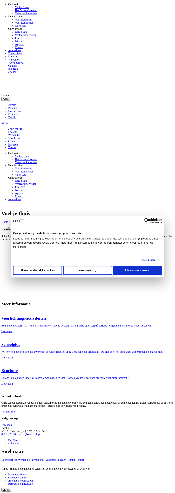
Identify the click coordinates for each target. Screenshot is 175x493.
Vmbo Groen (22, 7)
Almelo (12, 104)
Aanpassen (85, 270)
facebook (13, 439)
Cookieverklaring (17, 477)
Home (4, 221)
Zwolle (12, 117)
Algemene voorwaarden (21, 480)
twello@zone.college (29, 434)
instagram (13, 443)
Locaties (12, 56)
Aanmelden (14, 50)
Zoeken (12, 71)
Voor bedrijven (16, 62)
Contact (19, 47)
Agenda (19, 44)
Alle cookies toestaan (137, 270)
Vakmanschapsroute (26, 13)
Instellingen (148, 259)
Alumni (71, 459)
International (38, 459)
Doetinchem (14, 111)
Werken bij (14, 59)
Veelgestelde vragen (26, 35)
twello (5, 99)
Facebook (6, 424)
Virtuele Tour (8, 411)
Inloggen (13, 68)
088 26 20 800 (9, 434)
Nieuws (19, 41)
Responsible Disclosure (20, 483)
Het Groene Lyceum (26, 10)
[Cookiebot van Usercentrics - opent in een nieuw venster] (147, 220)
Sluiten (6, 490)
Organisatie (21, 31)
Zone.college (15, 53)
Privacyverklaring (17, 474)
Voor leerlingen (23, 19)
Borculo (12, 107)
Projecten (20, 38)
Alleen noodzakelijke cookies (37, 270)
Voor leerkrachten (24, 22)
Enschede (13, 114)
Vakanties (51, 459)
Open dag (20, 25)
